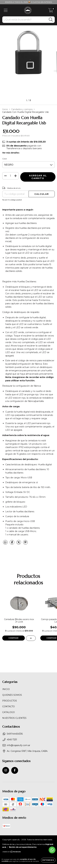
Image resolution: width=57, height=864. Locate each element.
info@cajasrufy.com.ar (18, 745)
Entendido (48, 860)
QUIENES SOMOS (12, 695)
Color (4, 159)
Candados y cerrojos (22, 109)
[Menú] (5, 10)
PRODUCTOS (9, 700)
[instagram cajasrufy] (5, 770)
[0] (50, 11)
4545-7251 (12, 739)
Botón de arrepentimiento (23, 847)
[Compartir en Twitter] (19, 543)
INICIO (6, 689)
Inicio (5, 109)
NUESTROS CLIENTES (14, 718)
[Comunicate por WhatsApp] (52, 850)
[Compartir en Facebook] (12, 543)
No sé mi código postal (12, 200)
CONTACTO (8, 706)
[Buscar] (50, 19)
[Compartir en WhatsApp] (5, 542)
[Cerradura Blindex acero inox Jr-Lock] (31, 638)
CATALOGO (8, 712)
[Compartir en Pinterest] (25, 543)
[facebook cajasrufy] (14, 770)
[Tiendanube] (11, 852)
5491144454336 (15, 733)
